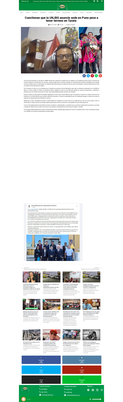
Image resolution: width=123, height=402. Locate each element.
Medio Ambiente (99, 12)
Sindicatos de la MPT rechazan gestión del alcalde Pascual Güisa (49, 343)
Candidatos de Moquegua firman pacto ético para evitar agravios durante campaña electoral (70, 287)
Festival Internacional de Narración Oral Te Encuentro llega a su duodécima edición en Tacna (31, 287)
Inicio (21, 12)
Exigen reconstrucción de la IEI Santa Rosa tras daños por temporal (71, 343)
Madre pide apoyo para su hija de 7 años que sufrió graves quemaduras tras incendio (30, 314)
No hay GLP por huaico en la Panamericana (31, 342)
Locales (28, 12)
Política (58, 12)
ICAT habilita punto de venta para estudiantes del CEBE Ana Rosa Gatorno (91, 313)
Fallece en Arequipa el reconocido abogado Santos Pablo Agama (91, 343)
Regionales (35, 12)
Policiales (50, 12)
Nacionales (43, 12)
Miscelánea (89, 12)
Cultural (82, 12)
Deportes (75, 12)
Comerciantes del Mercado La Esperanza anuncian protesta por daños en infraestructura (51, 314)
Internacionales (66, 12)
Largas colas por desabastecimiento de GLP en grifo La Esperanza (91, 286)
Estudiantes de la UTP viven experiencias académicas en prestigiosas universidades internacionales (71, 314)
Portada (73, 24)
